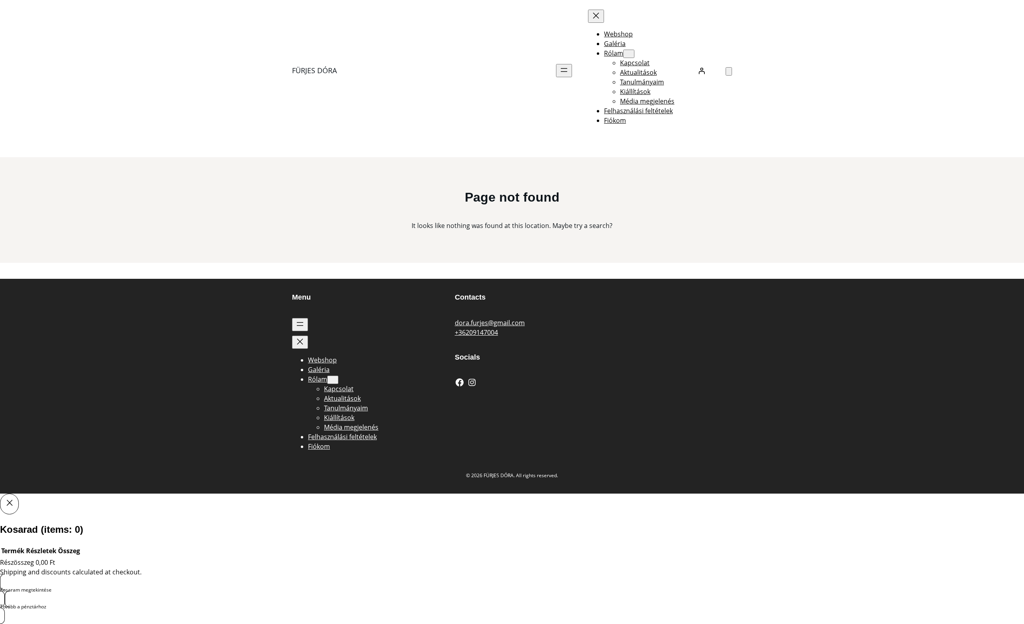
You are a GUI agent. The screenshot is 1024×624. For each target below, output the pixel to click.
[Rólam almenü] (628, 54)
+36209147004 (476, 332)
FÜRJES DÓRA (314, 70)
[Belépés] (702, 71)
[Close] (9, 504)
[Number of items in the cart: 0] (729, 71)
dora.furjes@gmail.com (490, 322)
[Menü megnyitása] (564, 70)
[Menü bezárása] (596, 16)
